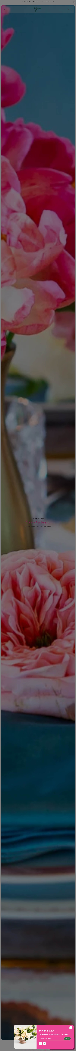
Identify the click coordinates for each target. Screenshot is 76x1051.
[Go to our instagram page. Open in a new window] (44, 1043)
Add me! (67, 1038)
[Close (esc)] (70, 1027)
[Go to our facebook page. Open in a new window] (40, 1043)
